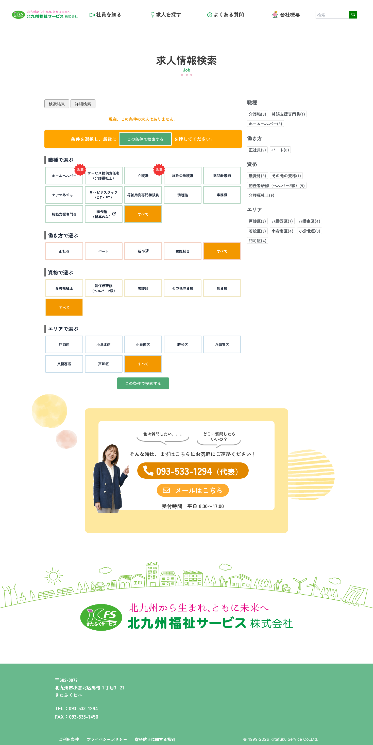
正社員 (64, 251)
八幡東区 (222, 344)
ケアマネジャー (64, 194)
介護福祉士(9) (261, 195)
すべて (143, 214)
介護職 (143, 175)
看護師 (143, 288)
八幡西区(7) (282, 221)
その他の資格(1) (286, 175)
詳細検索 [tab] (83, 103)
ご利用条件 (69, 739)
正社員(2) (257, 150)
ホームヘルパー (64, 175)
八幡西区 (64, 363)
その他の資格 (182, 288)
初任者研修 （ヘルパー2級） (103, 288)
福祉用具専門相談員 (143, 194)
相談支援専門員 (64, 214)
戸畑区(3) (257, 221)
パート (103, 251)
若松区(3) (257, 231)
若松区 (182, 344)
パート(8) (280, 150)
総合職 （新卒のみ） (101, 214)
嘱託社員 (183, 251)
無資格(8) (257, 175)
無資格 (222, 288)
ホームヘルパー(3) (265, 123)
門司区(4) (257, 240)
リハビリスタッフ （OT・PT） (103, 195)
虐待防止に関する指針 (155, 739)
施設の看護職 (182, 175)
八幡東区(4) (309, 221)
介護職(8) (257, 114)
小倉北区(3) (309, 231)
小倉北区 (103, 344)
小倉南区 (143, 344)
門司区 (64, 344)
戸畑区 (103, 363)
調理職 (182, 194)
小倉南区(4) (282, 231)
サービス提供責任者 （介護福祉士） (104, 175)
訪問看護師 (222, 175)
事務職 (222, 194)
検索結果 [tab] (57, 103)
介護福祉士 (64, 288)
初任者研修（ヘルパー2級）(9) (277, 185)
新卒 (141, 251)
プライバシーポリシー (107, 739)
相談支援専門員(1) (288, 114)
